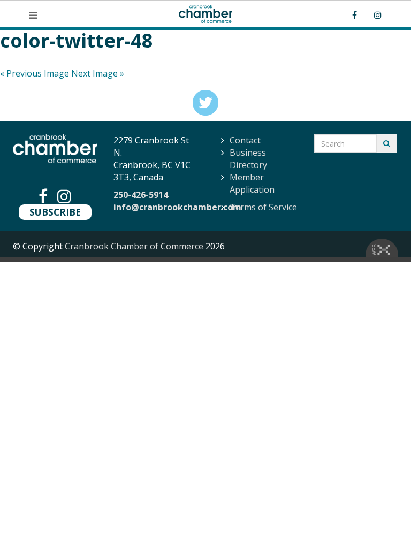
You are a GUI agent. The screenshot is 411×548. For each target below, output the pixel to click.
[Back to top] (381, 518)
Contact (245, 140)
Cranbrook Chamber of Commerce (134, 246)
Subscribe (55, 212)
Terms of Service (263, 207)
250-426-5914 (140, 195)
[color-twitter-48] (205, 103)
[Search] (387, 143)
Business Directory (248, 159)
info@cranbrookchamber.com (177, 207)
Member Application (252, 183)
